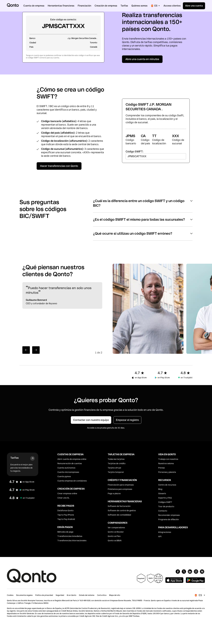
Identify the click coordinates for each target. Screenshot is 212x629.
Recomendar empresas (169, 515)
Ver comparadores (116, 527)
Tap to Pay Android (66, 519)
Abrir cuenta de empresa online (71, 459)
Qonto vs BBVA (115, 540)
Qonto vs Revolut (116, 532)
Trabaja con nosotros (168, 459)
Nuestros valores (166, 463)
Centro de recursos (167, 485)
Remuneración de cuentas (69, 463)
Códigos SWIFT (165, 502)
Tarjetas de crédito (116, 463)
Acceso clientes (172, 5)
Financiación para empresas (121, 485)
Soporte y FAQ (165, 498)
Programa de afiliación (168, 519)
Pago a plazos (114, 493)
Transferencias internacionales (71, 540)
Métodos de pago (65, 532)
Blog (160, 489)
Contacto (162, 511)
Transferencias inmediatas (69, 536)
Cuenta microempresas (68, 472)
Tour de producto (166, 506)
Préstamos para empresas (120, 489)
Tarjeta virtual (114, 468)
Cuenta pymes (64, 476)
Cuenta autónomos (66, 468)
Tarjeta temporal (116, 472)
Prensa (161, 468)
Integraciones (164, 532)
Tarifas (14, 457)
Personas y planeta (167, 472)
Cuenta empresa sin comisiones (72, 481)
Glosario (162, 493)
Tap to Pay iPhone (65, 515)
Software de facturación (119, 506)
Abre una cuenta (194, 5)
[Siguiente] (36, 350)
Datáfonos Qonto (65, 510)
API (159, 536)
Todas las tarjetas (116, 459)
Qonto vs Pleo (114, 536)
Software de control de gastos (122, 510)
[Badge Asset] (178, 571)
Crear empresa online (67, 493)
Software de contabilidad (119, 515)
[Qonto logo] (13, 5)
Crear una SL (63, 498)
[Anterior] (26, 350)
